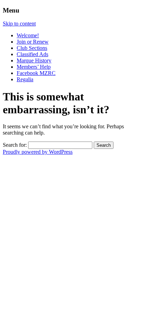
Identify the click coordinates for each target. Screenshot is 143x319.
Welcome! (28, 35)
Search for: (15, 145)
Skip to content (19, 23)
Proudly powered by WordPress (38, 152)
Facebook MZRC (36, 73)
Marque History (34, 60)
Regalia (25, 79)
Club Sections (32, 48)
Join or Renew (33, 42)
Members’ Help (34, 67)
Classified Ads (32, 54)
